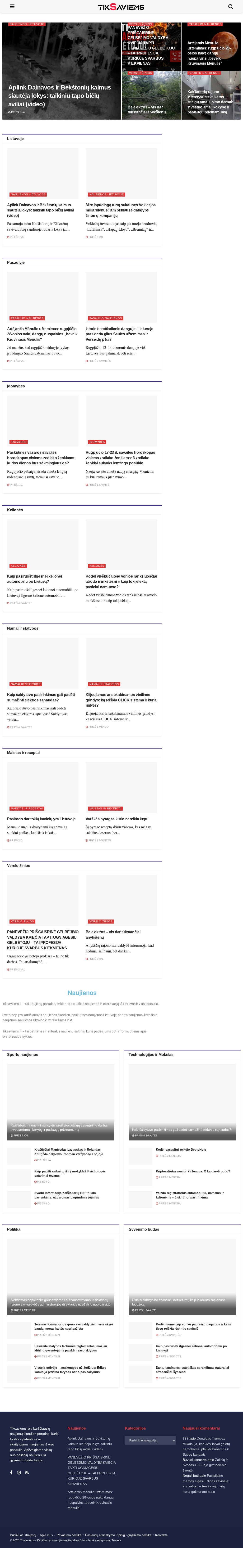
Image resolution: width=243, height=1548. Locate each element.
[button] (233, 1481)
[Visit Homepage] (121, 6)
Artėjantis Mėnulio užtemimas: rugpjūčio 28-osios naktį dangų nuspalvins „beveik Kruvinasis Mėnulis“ (209, 53)
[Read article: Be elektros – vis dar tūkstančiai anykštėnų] (121, 900)
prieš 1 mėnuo (98, 726)
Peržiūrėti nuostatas (217, 1529)
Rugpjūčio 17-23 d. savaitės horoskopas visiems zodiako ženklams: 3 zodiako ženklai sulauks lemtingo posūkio (120, 457)
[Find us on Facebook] (11, 1473)
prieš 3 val (17, 360)
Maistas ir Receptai (27, 808)
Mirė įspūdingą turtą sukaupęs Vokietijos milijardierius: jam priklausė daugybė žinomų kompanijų (121, 210)
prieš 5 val (95, 958)
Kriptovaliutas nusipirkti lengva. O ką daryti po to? (193, 1171)
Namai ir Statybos (25, 684)
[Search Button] (230, 6)
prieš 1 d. (16, 484)
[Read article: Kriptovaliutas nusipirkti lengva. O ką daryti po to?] (140, 1177)
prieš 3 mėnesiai (48, 1356)
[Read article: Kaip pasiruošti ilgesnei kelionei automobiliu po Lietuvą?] (43, 544)
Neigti (178, 1529)
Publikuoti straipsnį (23, 1535)
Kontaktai (192, 1539)
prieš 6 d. (43, 1181)
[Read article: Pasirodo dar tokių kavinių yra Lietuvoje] (43, 787)
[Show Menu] (12, 6)
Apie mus (46, 1535)
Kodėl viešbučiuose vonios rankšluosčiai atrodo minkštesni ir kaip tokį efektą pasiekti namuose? (121, 581)
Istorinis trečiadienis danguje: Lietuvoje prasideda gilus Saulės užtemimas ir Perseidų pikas (119, 334)
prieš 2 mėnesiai (169, 1155)
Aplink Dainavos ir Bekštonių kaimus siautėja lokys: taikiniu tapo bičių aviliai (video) (59, 96)
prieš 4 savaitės (20, 603)
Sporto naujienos (204, 73)
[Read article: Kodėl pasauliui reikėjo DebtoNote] (140, 1156)
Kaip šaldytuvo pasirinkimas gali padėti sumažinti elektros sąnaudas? (181, 1129)
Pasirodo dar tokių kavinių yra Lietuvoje (41, 819)
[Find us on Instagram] (19, 1473)
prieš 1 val (18, 112)
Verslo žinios (140, 24)
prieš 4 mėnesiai (48, 1378)
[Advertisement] (205, 175)
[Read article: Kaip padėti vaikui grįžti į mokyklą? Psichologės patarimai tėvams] (19, 1177)
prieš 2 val (17, 969)
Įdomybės (18, 441)
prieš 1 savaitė (98, 484)
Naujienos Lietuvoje (27, 24)
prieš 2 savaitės (99, 360)
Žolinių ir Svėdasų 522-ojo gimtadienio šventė (205, 1465)
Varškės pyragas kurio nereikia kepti (117, 819)
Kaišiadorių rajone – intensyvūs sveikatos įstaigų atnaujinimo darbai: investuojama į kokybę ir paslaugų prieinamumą (210, 102)
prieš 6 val (95, 237)
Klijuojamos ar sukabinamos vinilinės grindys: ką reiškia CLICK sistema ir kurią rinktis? (121, 700)
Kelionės (18, 565)
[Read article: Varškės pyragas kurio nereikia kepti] (121, 787)
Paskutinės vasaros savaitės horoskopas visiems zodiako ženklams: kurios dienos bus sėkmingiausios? (41, 457)
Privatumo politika (172, 1539)
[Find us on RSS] (27, 1473)
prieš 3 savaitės (169, 1334)
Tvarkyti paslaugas (135, 1516)
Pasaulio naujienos (205, 24)
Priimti (139, 1529)
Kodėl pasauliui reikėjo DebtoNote (181, 1149)
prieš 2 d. (16, 840)
